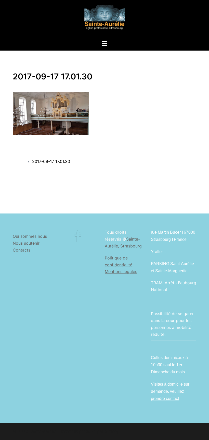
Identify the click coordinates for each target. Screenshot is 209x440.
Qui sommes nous (30, 236)
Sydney (112, 431)
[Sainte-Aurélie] (104, 19)
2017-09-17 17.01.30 (51, 161)
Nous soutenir (26, 243)
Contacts (21, 250)
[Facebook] (78, 239)
